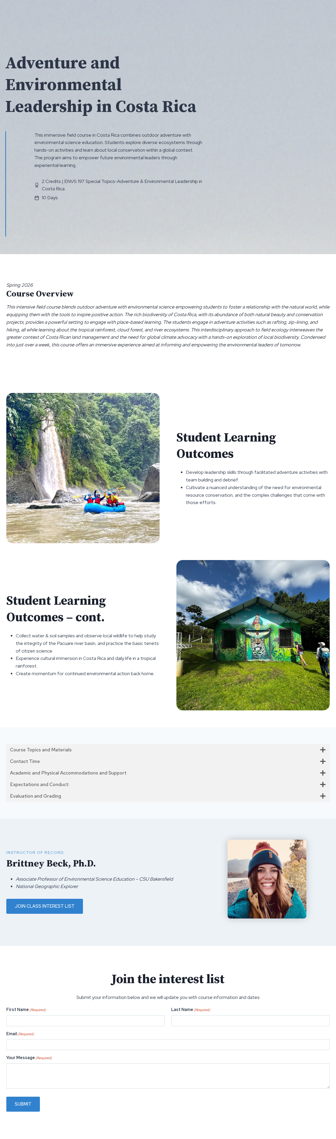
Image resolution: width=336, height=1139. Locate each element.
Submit (23, 1104)
